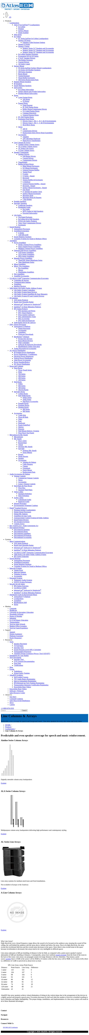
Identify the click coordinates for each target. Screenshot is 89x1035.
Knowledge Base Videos (22, 687)
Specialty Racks (19, 392)
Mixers (20, 270)
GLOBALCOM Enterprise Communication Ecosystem (29, 278)
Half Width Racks (24, 396)
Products (8, 727)
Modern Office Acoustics (18, 626)
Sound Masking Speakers (22, 86)
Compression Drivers (30, 131)
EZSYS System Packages (23, 582)
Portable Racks (23, 403)
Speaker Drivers (23, 154)
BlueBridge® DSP (20, 602)
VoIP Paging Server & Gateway (25, 322)
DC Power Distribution (22, 364)
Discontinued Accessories (22, 537)
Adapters (26, 137)
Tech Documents (15, 657)
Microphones (18, 437)
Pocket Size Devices (25, 339)
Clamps (25, 466)
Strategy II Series (24, 44)
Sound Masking (15, 227)
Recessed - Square (29, 186)
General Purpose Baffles (31, 170)
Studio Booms (23, 456)
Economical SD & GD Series (28, 56)
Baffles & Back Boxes (26, 164)
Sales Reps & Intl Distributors (20, 701)
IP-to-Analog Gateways (26, 315)
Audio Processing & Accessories (25, 348)
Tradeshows (18, 671)
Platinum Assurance (16, 636)
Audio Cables (18, 498)
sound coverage (61, 955)
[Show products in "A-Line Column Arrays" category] (17, 928)
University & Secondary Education (22, 612)
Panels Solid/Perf (24, 425)
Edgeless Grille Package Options (34, 42)
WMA (20, 384)
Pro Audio (26, 209)
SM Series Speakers (25, 72)
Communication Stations (22, 282)
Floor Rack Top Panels (26, 433)
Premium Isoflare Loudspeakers (25, 510)
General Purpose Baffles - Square (34, 184)
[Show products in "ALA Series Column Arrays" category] (17, 826)
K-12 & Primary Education (19, 620)
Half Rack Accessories (30, 401)
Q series (25, 174)
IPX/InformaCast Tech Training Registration (29, 683)
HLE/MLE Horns (29, 125)
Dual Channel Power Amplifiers (29, 246)
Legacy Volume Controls (26, 484)
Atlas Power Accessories (22, 360)
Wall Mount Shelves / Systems (28, 431)
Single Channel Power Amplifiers (29, 245)
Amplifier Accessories (21, 276)
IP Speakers (18, 84)
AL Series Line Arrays (26, 148)
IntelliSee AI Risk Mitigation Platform (27, 307)
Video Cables (18, 492)
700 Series (21, 374)
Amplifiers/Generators (21, 231)
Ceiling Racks (23, 394)
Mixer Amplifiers (20, 264)
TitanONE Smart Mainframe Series (30, 260)
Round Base (22, 443)
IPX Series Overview (21, 586)
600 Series (21, 386)
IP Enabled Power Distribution (24, 352)
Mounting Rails (28, 195)
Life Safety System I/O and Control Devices (29, 296)
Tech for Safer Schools (17, 624)
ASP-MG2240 (23, 235)
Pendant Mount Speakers (22, 82)
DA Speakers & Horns (21, 522)
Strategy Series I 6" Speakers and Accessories (38, 50)
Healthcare (13, 610)
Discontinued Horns (21, 531)
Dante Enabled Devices (18, 508)
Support (12, 632)
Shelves (21, 427)
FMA (20, 372)
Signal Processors (24, 328)
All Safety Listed (24, 64)
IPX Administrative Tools (27, 317)
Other (20, 419)
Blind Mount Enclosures (31, 166)
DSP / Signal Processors (18, 324)
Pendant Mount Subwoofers (27, 93)
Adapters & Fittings (29, 462)
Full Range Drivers (29, 156)
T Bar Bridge (27, 199)
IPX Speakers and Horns (26, 311)
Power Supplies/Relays (22, 362)
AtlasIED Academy (16, 675)
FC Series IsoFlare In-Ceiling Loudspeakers (33, 38)
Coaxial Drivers (23, 62)
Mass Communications (17, 541)
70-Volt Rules (18, 646)
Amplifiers (13, 241)
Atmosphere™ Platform (22, 326)
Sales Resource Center (17, 693)
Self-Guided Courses (21, 677)
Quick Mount (27, 470)
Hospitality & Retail (16, 614)
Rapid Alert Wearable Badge (24, 302)
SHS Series (18, 35)
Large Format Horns (25, 97)
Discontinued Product (17, 528)
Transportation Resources (22, 652)
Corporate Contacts (16, 699)
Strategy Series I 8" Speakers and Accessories (38, 52)
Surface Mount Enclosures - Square (35, 188)
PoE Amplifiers (19, 274)
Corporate (13, 608)
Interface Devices (20, 286)
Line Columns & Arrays (22, 142)
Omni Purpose (27, 105)
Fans (19, 421)
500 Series (21, 376)
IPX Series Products (21, 309)
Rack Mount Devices (25, 341)
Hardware (21, 423)
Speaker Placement (20, 644)
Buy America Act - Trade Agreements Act (24, 526)
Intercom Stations (20, 572)
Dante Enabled (23, 33)
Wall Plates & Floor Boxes (23, 486)
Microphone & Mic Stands (19, 435)
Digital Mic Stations (21, 514)
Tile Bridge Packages (25, 60)
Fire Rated (26, 190)
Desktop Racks (23, 407)
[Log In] (6, 14)
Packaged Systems (16, 578)
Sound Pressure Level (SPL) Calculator (27, 650)
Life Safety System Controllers (24, 290)
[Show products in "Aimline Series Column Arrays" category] (7, 776)
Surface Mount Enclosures (32, 194)
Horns (16, 95)
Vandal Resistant (24, 76)
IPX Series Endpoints (21, 556)
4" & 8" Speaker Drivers (26, 58)
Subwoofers (18, 88)
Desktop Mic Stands (29, 450)
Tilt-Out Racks (23, 390)
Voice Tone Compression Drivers (29, 223)
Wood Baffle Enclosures (26, 78)
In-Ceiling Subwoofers (26, 89)
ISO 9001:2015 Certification (10, 1027)
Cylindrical (26, 182)
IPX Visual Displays (25, 313)
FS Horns (26, 101)
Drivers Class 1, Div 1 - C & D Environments (38, 123)
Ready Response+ (16, 638)
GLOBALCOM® (20, 588)
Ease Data (17, 663)
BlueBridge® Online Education (29, 346)
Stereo (20, 480)
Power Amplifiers (20, 243)
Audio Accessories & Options (20, 474)
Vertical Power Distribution (23, 358)
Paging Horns (23, 103)
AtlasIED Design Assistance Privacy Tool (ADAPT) (32, 653)
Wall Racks (18, 382)
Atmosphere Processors (22, 229)
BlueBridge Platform (21, 337)
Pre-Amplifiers (23, 268)
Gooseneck (26, 468)
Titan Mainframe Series (26, 262)
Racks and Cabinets (16, 366)
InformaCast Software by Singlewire (27, 304)
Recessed (26, 178)
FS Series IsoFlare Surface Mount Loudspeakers (34, 68)
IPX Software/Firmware (26, 321)
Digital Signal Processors (22, 512)
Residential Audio (24, 207)
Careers (12, 705)
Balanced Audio (23, 502)
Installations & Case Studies (19, 655)
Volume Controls (20, 476)
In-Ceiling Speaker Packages (28, 54)
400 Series (26, 409)
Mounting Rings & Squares (32, 197)
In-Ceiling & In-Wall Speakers (28, 219)
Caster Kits (22, 415)
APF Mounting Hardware (31, 139)
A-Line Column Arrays (26, 150)
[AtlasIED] (17, 9)
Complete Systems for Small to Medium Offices (30, 239)
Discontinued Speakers (22, 530)
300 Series (21, 388)
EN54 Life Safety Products (27, 221)
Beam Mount (22, 74)
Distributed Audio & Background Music (23, 595)
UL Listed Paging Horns (31, 111)
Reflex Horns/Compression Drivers (35, 109)
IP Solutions (14, 298)
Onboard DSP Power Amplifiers (25, 250)
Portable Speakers (20, 201)
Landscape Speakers (25, 205)
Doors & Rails (23, 417)
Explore (3, 783)
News (12, 703)
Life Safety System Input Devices (25, 292)
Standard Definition (25, 494)
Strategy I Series (23, 46)
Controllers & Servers (21, 280)
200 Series (21, 378)
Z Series (21, 233)
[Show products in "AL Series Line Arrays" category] (13, 877)
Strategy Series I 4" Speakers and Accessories (38, 48)
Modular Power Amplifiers (23, 258)
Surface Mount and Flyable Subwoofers (32, 91)
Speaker (21, 458)
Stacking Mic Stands (25, 447)
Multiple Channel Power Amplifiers (30, 248)
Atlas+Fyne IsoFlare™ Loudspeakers (27, 25)
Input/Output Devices (21, 520)
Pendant (21, 29)
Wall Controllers (23, 343)
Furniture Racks (23, 405)
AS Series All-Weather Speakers (29, 70)
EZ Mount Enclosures (30, 168)
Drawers (21, 429)
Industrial (13, 618)
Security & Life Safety (17, 584)
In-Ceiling (21, 27)
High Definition (23, 496)
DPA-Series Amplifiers (26, 256)
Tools (11, 642)
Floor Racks (18, 368)
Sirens (20, 127)
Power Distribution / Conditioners (25, 354)
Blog (11, 667)
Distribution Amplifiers (26, 272)
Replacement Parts (29, 472)
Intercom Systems (16, 568)
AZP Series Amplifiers (26, 252)
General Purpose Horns (31, 115)
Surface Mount (23, 31)
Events (12, 669)
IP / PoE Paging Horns (30, 107)
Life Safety (17, 215)
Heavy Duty (22, 441)
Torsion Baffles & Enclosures (33, 180)
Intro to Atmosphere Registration (25, 681)
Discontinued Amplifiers (22, 533)
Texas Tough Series (25, 370)
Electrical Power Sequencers (23, 356)
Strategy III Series (24, 40)
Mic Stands (18, 439)
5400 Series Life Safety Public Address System (26, 288)
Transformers (22, 162)
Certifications (18, 665)
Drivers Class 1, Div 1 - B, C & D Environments (39, 121)
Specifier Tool (19, 648)
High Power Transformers (31, 141)
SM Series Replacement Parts (28, 80)
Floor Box (21, 488)
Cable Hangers (28, 464)
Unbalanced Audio (24, 500)
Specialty (21, 449)
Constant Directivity (29, 113)
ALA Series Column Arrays (27, 146)
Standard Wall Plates (25, 490)
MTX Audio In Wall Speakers (33, 211)
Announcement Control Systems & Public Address (31, 518)
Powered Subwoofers (30, 213)
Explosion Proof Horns (26, 119)
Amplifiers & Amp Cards (22, 516)
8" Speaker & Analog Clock (32, 192)
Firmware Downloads (25, 334)
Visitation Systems (20, 574)
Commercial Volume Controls (28, 478)
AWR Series (27, 399)
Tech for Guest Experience (19, 628)
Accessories (22, 135)
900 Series (26, 411)
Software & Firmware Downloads (30, 345)
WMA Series (27, 397)
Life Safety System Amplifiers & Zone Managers (30, 294)
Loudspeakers (14, 23)
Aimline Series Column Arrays (28, 144)
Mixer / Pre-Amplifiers (21, 266)
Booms (20, 454)
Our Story (13, 697)
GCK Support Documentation (24, 661)
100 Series (21, 380)
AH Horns (26, 99)
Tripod (20, 445)
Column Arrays (19, 524)
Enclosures (22, 225)
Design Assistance (16, 634)
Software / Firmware (17, 691)
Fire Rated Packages (25, 217)
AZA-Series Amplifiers (26, 254)
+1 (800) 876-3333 (7, 708)
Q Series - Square (29, 176)
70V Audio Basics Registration (24, 679)
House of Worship (16, 616)
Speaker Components (21, 152)
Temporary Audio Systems (23, 580)
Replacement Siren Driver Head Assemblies (38, 133)
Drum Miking (27, 452)
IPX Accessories (24, 319)
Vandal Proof (27, 172)
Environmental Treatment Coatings (26, 505)
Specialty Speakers (20, 203)
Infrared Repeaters (20, 503)
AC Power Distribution (18, 350)
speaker (8, 959)
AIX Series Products (21, 300)
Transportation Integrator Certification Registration (31, 685)
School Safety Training (22, 673)
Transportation (14, 622)
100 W (25, 129)
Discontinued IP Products (22, 535)
